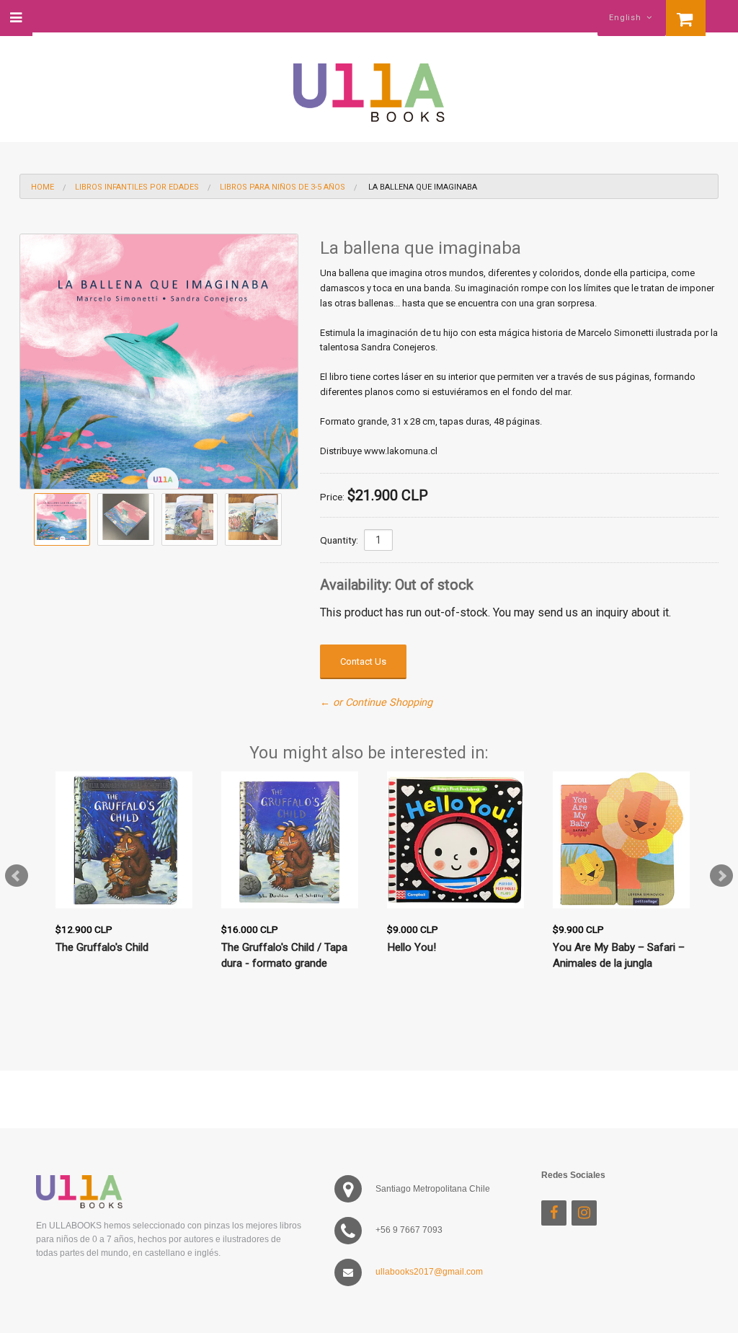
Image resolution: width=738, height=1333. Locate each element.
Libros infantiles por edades (137, 187)
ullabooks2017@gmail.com (429, 1272)
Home (42, 187)
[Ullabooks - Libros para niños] (369, 86)
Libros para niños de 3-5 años (282, 187)
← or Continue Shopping (376, 702)
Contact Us (363, 661)
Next (721, 875)
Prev (16, 875)
